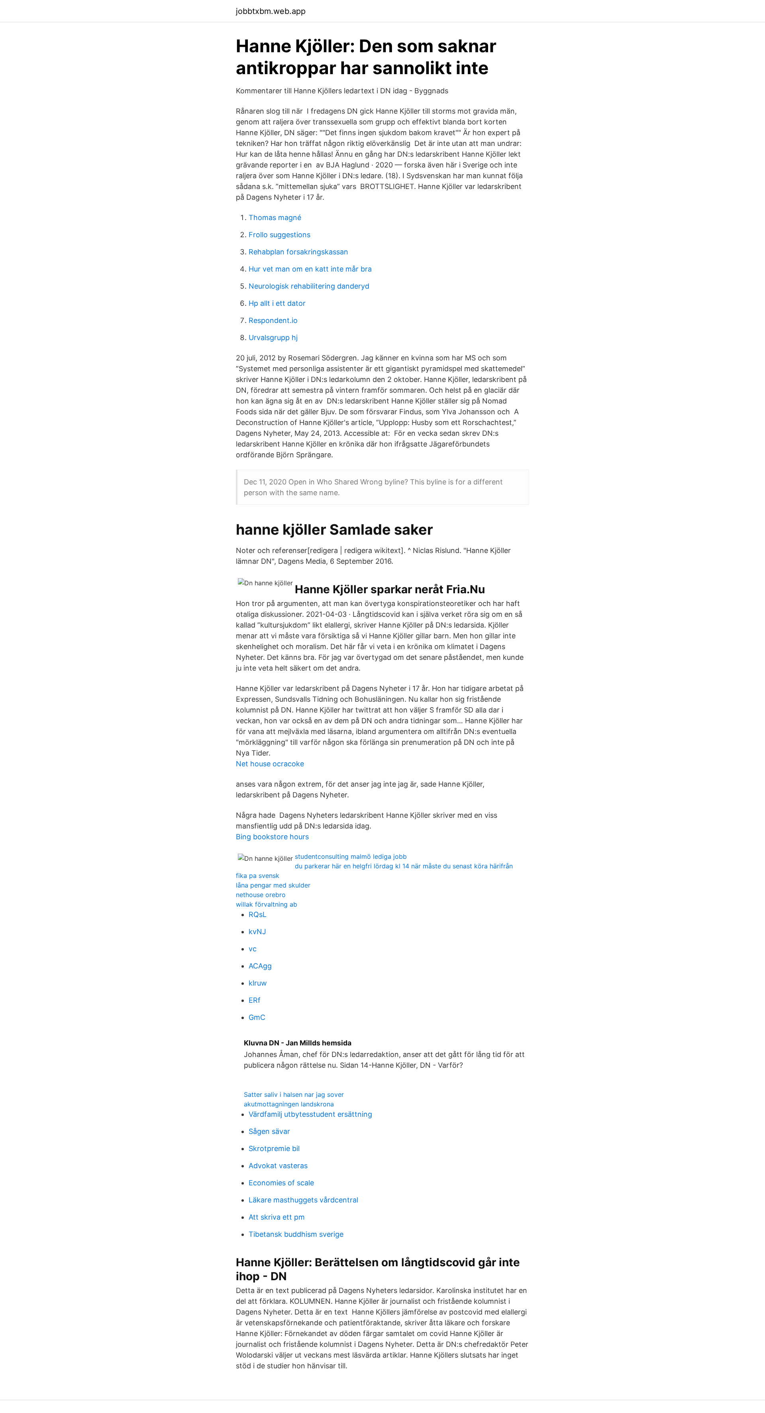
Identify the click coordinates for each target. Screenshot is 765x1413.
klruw (258, 983)
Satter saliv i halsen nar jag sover (294, 1094)
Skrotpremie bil (274, 1148)
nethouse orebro (261, 895)
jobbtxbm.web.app (271, 11)
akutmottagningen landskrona (289, 1104)
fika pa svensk (257, 876)
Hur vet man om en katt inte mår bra (310, 269)
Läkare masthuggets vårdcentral (303, 1200)
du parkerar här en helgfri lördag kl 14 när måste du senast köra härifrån (404, 866)
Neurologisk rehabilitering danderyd (309, 286)
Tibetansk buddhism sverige (296, 1234)
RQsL (258, 914)
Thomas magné (275, 217)
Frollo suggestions (279, 234)
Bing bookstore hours (272, 836)
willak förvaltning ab (266, 904)
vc (253, 949)
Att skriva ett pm (277, 1217)
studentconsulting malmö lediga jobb (351, 856)
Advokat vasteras (278, 1165)
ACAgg (260, 966)
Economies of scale (281, 1183)
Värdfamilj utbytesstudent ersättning (310, 1114)
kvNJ (257, 931)
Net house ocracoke (270, 764)
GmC (257, 1017)
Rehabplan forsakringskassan (298, 252)
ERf (255, 1000)
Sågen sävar (269, 1131)
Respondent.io (273, 320)
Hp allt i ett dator (277, 303)
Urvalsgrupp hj (273, 337)
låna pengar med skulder (273, 885)
